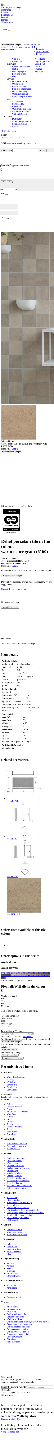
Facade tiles (17, 61)
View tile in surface (10, 607)
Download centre (19, 81)
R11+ (10, 182)
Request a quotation (17, 589)
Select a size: (6, 1018)
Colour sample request (22, 96)
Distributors (17, 119)
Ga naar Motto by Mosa (11, 1419)
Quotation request (20, 94)
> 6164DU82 (12, 876)
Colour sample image (26, 643)
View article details (9, 1050)
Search (42, 150)
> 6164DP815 (13, 801)
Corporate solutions (20, 111)
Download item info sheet (12, 1058)
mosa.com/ (28, 1036)
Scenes (15, 449)
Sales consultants (19, 124)
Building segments (20, 71)
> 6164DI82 (12, 839)
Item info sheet (8, 643)
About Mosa (17, 101)
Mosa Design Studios (21, 121)
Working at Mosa (19, 114)
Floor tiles (40, 54)
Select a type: (7, 1023)
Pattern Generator (20, 86)
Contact (15, 126)
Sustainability (18, 104)
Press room (17, 106)
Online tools (17, 84)
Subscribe (6, 1390)
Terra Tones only (11, 1016)
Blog (14, 76)
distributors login (8, 131)
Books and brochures (21, 89)
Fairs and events (19, 74)
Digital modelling (19, 91)
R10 (3, 182)
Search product (42, 51)
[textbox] (14, 137)
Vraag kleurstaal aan (10, 1432)
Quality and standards (21, 109)
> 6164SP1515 (13, 914)
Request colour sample (11, 44)
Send (30, 1034)
